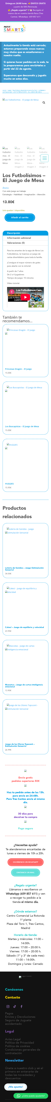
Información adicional (19, 238)
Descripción (13, 233)
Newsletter (14, 1060)
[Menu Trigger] (44, 158)
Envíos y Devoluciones (20, 1017)
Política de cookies (17, 1046)
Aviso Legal (13, 1039)
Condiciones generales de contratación (22, 1051)
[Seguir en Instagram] (8, 1006)
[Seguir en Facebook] (21, 1006)
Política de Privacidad (19, 1043)
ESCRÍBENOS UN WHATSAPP (25, 862)
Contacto (12, 997)
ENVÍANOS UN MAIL (26, 872)
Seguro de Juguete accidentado (18, 1022)
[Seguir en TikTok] (15, 1006)
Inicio (4, 90)
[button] (43, 102)
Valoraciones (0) (16, 242)
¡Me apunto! (15, 1087)
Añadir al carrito (19, 217)
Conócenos (14, 989)
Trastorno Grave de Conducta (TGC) (24, 90)
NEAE (9, 90)
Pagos (9, 1013)
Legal (9, 1031)
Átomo (6, 188)
